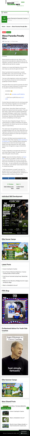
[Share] (8, 178)
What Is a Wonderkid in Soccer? (17, 417)
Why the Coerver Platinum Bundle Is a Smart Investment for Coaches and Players (18, 426)
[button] (24, 432)
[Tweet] (21, 178)
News (4, 32)
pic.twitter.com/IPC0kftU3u (18, 94)
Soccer (9, 32)
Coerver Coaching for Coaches (17, 411)
